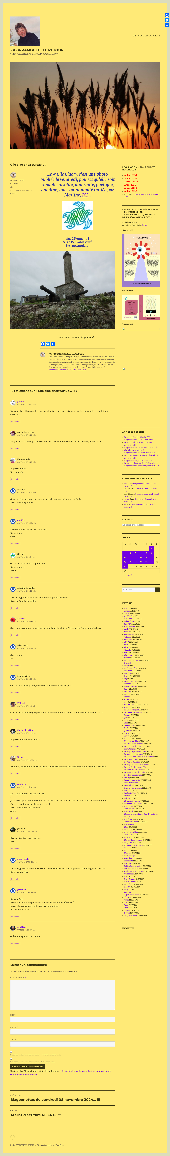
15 (151, 557)
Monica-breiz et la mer (133, 840)
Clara (126, 653)
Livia (126, 791)
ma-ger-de (128, 806)
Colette (127, 658)
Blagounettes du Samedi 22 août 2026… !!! (141, 448)
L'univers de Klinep (132, 741)
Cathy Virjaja (129, 634)
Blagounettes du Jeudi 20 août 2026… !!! (140, 461)
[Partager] (167, 25)
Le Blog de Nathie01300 (133, 754)
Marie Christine (25, 730)
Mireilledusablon (131, 832)
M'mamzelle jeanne (132, 801)
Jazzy (126, 720)
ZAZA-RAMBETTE (17, 180)
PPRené (21, 703)
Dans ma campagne (132, 660)
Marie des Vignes (131, 822)
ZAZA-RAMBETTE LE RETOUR (37, 50)
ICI (85, 195)
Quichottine (129, 874)
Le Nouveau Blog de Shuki (134, 772)
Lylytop (127, 798)
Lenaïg (127, 778)
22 (152, 562)
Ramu (126, 876)
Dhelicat (127, 663)
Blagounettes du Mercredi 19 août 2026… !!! (141, 466)
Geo (125, 702)
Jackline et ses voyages (133, 712)
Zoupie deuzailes (131, 916)
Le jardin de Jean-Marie (133, 770)
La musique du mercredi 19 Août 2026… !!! (141, 463)
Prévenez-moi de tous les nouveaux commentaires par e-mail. (35, 1055)
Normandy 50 (129, 856)
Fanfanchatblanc (131, 686)
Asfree (126, 614)
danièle (21, 520)
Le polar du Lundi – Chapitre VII (137, 437)
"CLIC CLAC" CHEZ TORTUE (21, 191)
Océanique (128, 858)
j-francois (22, 889)
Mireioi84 (128, 835)
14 (146, 557)
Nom (13, 1015)
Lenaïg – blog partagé (133, 780)
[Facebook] (167, 15)
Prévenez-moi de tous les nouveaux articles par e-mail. (32, 1062)
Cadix (126, 629)
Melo (126, 827)
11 (130, 557)
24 (125, 566)
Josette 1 (127, 731)
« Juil (130, 575)
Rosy (126, 889)
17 (125, 562)
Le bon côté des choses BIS (135, 767)
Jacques (127, 715)
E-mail (14, 1027)
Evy (125, 679)
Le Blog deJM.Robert (132, 762)
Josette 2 (127, 733)
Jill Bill (126, 728)
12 (136, 557)
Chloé (126, 642)
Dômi (126, 666)
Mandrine (128, 819)
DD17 (126, 484)
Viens (126, 902)
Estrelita (127, 673)
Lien (12, 187)
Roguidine (128, 884)
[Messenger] (167, 20)
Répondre (15, 421)
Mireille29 (128, 830)
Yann (126, 905)
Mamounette (129, 809)
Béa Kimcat (128, 619)
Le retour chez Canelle (133, 775)
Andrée (21, 618)
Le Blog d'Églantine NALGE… (135, 752)
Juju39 (126, 736)
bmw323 (127, 624)
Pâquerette (128, 861)
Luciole (127, 796)
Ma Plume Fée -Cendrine (134, 804)
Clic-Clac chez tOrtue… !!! (134, 450)
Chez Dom (128, 640)
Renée (20, 757)
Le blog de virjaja (131, 759)
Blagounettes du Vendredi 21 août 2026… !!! (141, 453)
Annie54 (21, 784)
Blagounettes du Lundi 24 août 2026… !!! (140, 440)
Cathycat (127, 637)
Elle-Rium (128, 671)
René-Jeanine (129, 879)
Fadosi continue (130, 681)
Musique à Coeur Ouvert (133, 845)
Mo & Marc (128, 837)
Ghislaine (128, 707)
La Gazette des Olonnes (133, 744)
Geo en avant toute (131, 705)
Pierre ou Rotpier (131, 869)
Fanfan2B (128, 684)
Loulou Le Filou (130, 793)
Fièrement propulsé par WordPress (50, 1145)
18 (130, 562)
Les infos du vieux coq (133, 788)
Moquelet (128, 843)
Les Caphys (128, 785)
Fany (126, 689)
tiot (125, 504)
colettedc (21, 927)
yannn (126, 499)
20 (141, 562)
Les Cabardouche (131, 783)
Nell (125, 848)
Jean (126, 723)
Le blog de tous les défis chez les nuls (139, 757)
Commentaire (18, 977)
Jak (125, 718)
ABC (126, 608)
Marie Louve (129, 824)
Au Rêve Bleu (129, 616)
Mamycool (128, 811)
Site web (14, 1039)
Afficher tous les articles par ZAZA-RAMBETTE (67, 370)
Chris (126, 645)
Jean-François (130, 725)
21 (146, 562)
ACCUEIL (14, 193)
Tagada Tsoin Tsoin (132, 895)
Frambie (127, 694)
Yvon (126, 908)
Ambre (127, 611)
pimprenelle (23, 859)
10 (125, 557)
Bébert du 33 (129, 621)
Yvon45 (127, 910)
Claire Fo (127, 650)
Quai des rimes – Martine (134, 871)
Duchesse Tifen (130, 668)
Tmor (126, 900)
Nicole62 (127, 853)
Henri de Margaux (131, 710)
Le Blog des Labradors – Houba (136, 765)
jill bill (20, 401)
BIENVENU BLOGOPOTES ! (146, 36)
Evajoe (126, 676)
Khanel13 (128, 738)
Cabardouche (129, 627)
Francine (127, 697)
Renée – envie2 (130, 882)
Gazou (126, 699)
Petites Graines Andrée (133, 866)
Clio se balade (129, 655)
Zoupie (127, 913)
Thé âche (128, 897)
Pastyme (127, 863)
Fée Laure (128, 692)
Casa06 (127, 632)
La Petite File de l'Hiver (133, 746)
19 (136, 562)
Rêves (144, 225)
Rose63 (127, 887)
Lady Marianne (130, 749)
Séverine (127, 892)
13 (141, 557)
